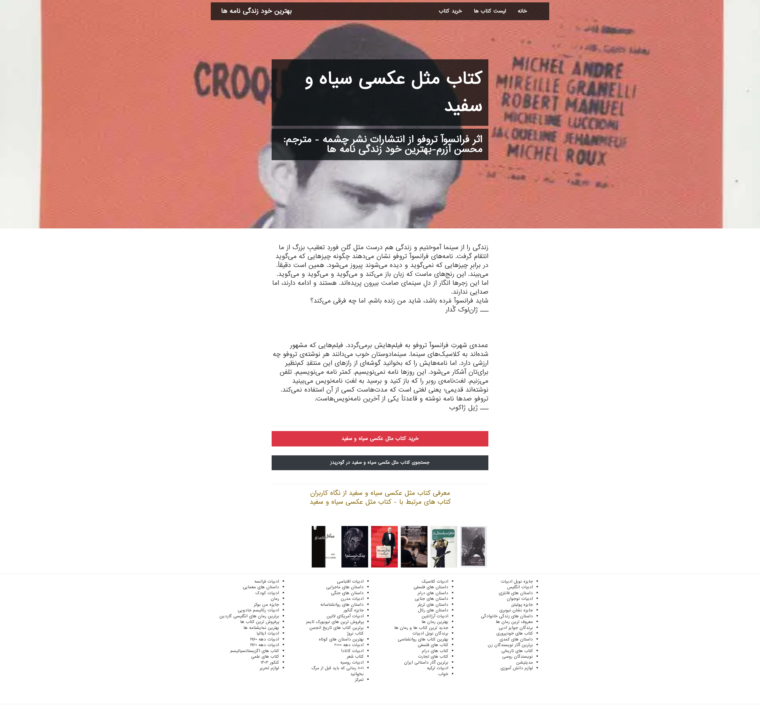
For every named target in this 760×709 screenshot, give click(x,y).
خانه (522, 11)
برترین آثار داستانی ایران (426, 662)
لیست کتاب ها (490, 11)
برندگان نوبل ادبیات (430, 633)
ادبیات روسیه (352, 662)
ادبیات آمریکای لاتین (345, 616)
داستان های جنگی (347, 593)
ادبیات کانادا (352, 651)
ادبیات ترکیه (437, 668)
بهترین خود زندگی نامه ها (256, 11)
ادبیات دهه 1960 (264, 639)
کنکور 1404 (270, 662)
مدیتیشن (524, 662)
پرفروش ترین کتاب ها (259, 622)
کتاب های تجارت (433, 656)
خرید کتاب (450, 11)
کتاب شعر (355, 656)
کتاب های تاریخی (517, 651)
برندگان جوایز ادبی (516, 627)
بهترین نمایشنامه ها (261, 627)
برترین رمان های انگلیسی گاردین (249, 616)
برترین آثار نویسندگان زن (510, 645)
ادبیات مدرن (352, 598)
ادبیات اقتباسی (350, 581)
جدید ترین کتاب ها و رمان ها (421, 627)
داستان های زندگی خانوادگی (507, 616)
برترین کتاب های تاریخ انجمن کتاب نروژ (336, 630)
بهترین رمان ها (435, 622)
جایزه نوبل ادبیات (517, 581)
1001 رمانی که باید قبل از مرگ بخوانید (337, 671)
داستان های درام (433, 593)
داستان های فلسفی (431, 587)
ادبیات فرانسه (266, 581)
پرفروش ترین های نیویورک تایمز (335, 622)
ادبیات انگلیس (520, 587)
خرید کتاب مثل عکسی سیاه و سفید (380, 439)
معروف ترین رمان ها (514, 622)
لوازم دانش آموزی (517, 668)
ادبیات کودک (267, 593)
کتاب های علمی (265, 656)
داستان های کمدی (516, 639)
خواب (443, 674)
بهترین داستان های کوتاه (341, 639)
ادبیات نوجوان (520, 598)
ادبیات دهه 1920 (264, 645)
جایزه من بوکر (266, 604)
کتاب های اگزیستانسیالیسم (254, 651)
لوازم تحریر (269, 668)
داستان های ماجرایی (345, 587)
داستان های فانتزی (516, 593)
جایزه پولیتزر (522, 604)
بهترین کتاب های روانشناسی (423, 639)
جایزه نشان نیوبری (516, 610)
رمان (275, 598)
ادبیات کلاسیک (435, 581)
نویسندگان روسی (517, 656)
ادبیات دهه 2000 (349, 645)
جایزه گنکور (353, 610)
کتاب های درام (435, 651)
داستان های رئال (433, 610)
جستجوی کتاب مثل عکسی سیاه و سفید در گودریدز (380, 462)
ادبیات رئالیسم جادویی (258, 610)
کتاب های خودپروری (514, 633)
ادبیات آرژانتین (435, 616)
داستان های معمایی (261, 587)
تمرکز (359, 679)
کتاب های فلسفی (433, 645)
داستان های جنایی (431, 598)
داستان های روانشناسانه (342, 604)
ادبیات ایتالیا (267, 633)
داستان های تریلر (433, 604)
